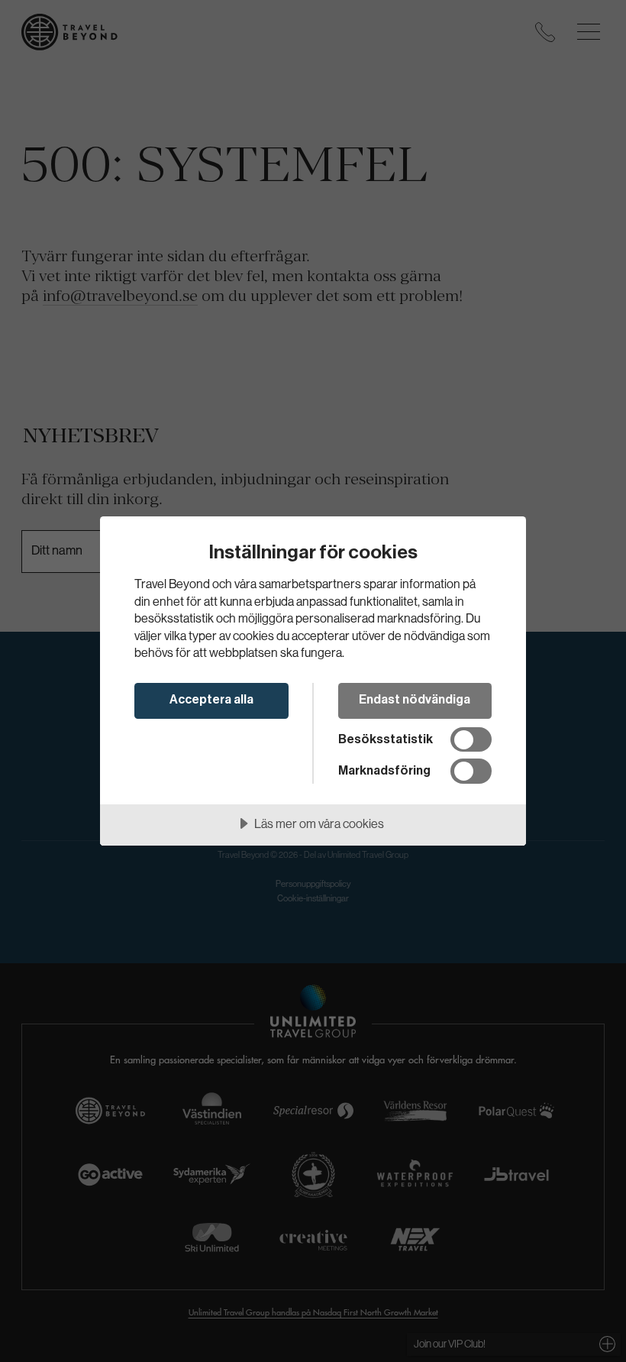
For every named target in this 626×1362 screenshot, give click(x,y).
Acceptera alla (211, 700)
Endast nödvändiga (414, 700)
